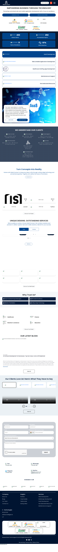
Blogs (3, 499)
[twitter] (31, 540)
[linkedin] (29, 540)
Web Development (43, 496)
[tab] (29, 54)
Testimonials (23, 501)
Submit (46, 452)
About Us (4, 496)
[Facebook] (27, 540)
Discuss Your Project (29, 213)
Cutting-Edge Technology (38, 303)
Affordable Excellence (37, 298)
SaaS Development (44, 501)
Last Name (32, 424)
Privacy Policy (29, 542)
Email (5, 430)
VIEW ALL (29, 244)
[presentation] (23, 406)
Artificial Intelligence (7, 514)
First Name (6, 424)
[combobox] (32, 432)
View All (29, 371)
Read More (5, 366)
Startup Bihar (23, 503)
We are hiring (22, 542)
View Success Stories (43, 15)
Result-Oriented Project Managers (13, 298)
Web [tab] (24, 229)
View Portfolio (22, 119)
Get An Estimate (44, 3)
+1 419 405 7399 (8, 465)
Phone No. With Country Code (36, 430)
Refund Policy (36, 542)
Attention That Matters (10, 303)
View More (10, 119)
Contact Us (28, 177)
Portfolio (22, 496)
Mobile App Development (45, 499)
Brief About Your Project (10, 441)
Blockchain (5, 512)
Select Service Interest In (10, 435)
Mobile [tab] (34, 229)
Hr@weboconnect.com (35, 473)
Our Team (4, 501)
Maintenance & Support (45, 506)
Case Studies (23, 499)
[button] (28, 238)
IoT (3, 517)
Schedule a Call (15, 15)
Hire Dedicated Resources (45, 503)
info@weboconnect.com (3, 544)
